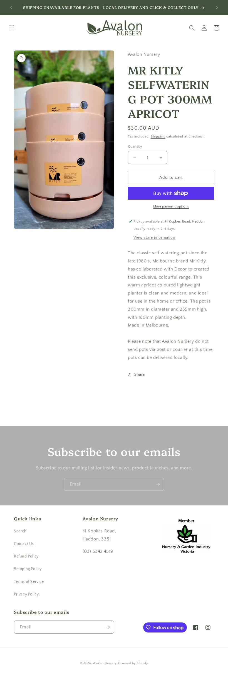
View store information (154, 237)
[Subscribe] (158, 484)
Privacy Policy (26, 594)
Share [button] (139, 374)
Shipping (158, 136)
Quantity (135, 146)
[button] (12, 28)
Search (20, 531)
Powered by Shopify (133, 663)
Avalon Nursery (105, 663)
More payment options (171, 206)
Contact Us (24, 544)
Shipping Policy (28, 569)
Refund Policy (26, 556)
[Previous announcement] (11, 7)
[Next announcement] (217, 7)
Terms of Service (29, 582)
